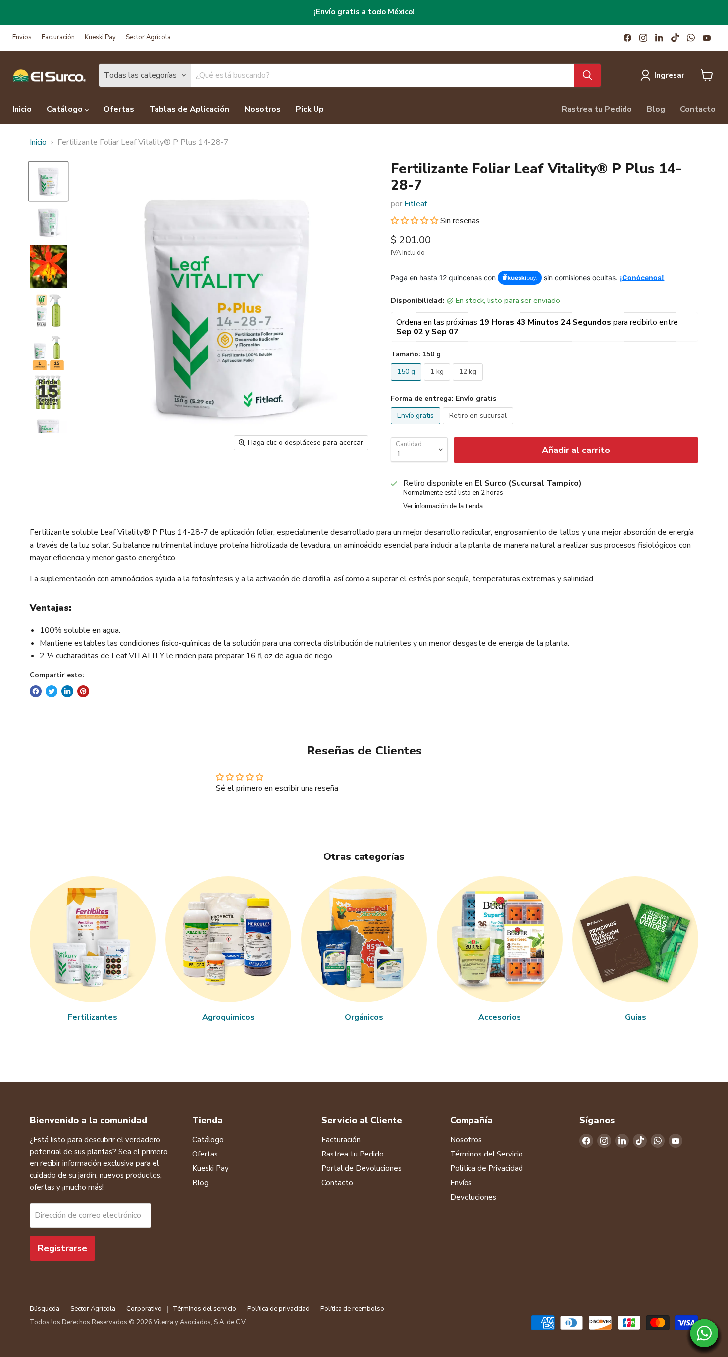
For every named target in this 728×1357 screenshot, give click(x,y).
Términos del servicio (204, 1309)
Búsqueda (44, 1309)
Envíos (22, 37)
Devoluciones (473, 1197)
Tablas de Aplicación (189, 109)
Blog (656, 109)
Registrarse (62, 1248)
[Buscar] (587, 75)
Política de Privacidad (486, 1168)
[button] (415, 220)
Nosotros (262, 109)
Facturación (58, 37)
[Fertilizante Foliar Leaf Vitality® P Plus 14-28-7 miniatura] (48, 181)
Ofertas (119, 109)
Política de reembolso (352, 1309)
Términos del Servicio (486, 1154)
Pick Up (310, 109)
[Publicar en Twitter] (51, 691)
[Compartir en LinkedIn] (67, 691)
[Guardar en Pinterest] (83, 691)
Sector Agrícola (148, 37)
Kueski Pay (100, 37)
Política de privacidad (278, 1309)
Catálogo (66, 109)
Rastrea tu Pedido (597, 109)
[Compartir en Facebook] (36, 691)
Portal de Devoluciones (361, 1168)
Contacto (698, 109)
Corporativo (144, 1309)
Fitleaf (415, 204)
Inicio (22, 109)
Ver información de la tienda (443, 506)
